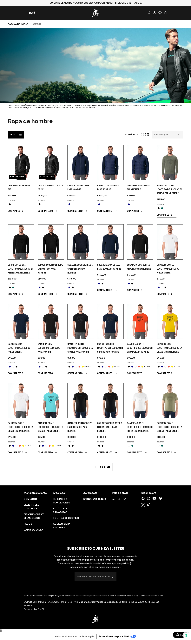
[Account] (154, 13)
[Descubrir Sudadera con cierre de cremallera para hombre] (51, 242)
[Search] (149, 13)
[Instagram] (148, 498)
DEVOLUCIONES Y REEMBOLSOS (34, 516)
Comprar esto (15, 210)
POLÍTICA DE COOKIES (66, 518)
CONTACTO (30, 499)
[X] (143, 505)
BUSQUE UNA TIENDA (94, 499)
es (113, 499)
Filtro (13, 134)
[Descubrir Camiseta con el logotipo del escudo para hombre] (170, 242)
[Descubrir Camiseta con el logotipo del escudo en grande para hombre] (81, 321)
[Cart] (165, 13)
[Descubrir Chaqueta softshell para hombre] (81, 162)
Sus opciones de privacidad (114, 636)
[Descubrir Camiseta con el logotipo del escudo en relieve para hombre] (140, 400)
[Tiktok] (149, 505)
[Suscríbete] (112, 576)
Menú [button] (32, 12)
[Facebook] (143, 498)
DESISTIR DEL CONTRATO (31, 507)
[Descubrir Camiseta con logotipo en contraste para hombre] (81, 400)
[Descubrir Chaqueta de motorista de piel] (51, 162)
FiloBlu (41, 609)
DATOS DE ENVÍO (33, 529)
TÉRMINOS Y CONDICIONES (61, 501)
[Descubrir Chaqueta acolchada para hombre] (140, 162)
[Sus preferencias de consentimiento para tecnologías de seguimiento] (186, 635)
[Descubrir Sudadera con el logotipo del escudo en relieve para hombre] (170, 162)
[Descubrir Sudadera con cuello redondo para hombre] (110, 242)
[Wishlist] (160, 13)
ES (118, 499)
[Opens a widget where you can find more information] (180, 635)
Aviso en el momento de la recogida (74, 636)
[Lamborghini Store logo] (95, 13)
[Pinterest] (160, 498)
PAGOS (28, 524)
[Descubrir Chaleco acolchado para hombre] (110, 162)
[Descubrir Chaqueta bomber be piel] (21, 162)
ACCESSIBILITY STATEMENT (62, 526)
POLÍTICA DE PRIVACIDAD (60, 510)
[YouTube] (154, 498)
